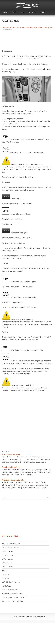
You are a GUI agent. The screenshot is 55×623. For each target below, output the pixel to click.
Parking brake (48, 27)
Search (43, 12)
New (14, 12)
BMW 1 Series (7, 551)
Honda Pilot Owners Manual (12, 594)
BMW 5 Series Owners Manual (21, 27)
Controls (34, 27)
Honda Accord (7, 586)
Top (22, 12)
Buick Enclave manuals (10, 590)
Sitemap (32, 12)
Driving (40, 27)
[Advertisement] (27, 39)
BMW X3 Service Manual (11, 547)
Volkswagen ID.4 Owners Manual (14, 597)
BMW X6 (5, 578)
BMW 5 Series (6, 27)
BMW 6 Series (7, 563)
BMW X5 (5, 574)
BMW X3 (5, 571)
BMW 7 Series (7, 567)
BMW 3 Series (7, 555)
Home (5, 12)
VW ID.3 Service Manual (11, 582)
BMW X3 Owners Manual (11, 544)
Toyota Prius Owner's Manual (13, 601)
